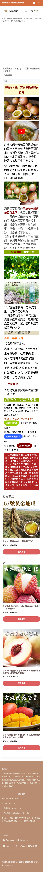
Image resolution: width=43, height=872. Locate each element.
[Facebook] (34, 3)
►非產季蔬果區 (8, 75)
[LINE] (38, 3)
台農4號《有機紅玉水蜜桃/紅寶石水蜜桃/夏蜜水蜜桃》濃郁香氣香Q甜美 (21, 672)
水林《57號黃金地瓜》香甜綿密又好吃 (19, 541)
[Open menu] (26, 11)
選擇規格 (21, 552)
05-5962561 (24, 446)
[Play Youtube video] (21, 131)
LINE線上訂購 (11, 423)
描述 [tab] (5, 81)
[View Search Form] (31, 11)
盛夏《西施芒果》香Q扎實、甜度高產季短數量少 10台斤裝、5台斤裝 (21, 736)
